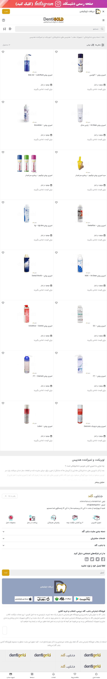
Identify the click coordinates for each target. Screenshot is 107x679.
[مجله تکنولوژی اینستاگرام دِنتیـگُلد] (98, 559)
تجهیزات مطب (77, 37)
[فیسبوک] (103, 559)
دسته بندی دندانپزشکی (92, 37)
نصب (6, 11)
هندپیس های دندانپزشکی (61, 37)
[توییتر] (92, 559)
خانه (103, 37)
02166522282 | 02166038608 (90, 501)
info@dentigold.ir (93, 505)
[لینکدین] (87, 559)
